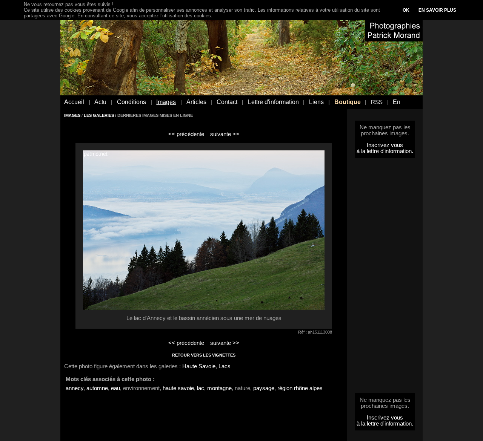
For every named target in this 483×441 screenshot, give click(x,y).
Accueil (74, 102)
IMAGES (72, 115)
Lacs (224, 366)
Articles (196, 102)
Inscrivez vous (385, 145)
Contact (227, 102)
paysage (263, 388)
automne (97, 388)
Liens (316, 102)
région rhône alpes (300, 388)
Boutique (347, 102)
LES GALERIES (99, 115)
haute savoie (178, 388)
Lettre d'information (273, 102)
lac (200, 388)
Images (166, 102)
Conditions (131, 102)
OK (406, 10)
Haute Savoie (198, 366)
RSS (377, 102)
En (396, 102)
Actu (100, 102)
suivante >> (224, 134)
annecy (74, 388)
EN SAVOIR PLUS (437, 10)
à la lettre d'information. (385, 151)
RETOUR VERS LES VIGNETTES (203, 355)
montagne (219, 388)
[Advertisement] (385, 278)
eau (115, 388)
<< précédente (186, 134)
